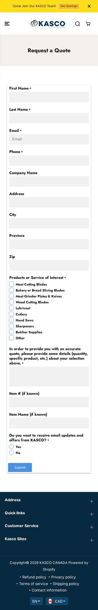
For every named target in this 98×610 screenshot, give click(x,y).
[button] (7, 23)
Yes (18, 446)
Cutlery (21, 314)
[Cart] (88, 24)
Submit (20, 467)
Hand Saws (24, 320)
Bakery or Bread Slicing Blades (40, 290)
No (18, 452)
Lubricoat (23, 308)
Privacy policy (63, 577)
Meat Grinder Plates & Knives (39, 296)
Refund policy (34, 577)
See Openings (68, 6)
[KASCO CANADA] (48, 24)
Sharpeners (25, 326)
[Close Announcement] (89, 6)
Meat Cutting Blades (31, 284)
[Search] (77, 24)
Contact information (49, 590)
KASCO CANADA (53, 563)
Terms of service (33, 583)
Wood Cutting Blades (32, 302)
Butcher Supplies (29, 332)
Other (20, 338)
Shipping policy (66, 583)
